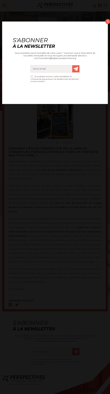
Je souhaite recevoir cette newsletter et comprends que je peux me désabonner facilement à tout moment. (55, 78)
